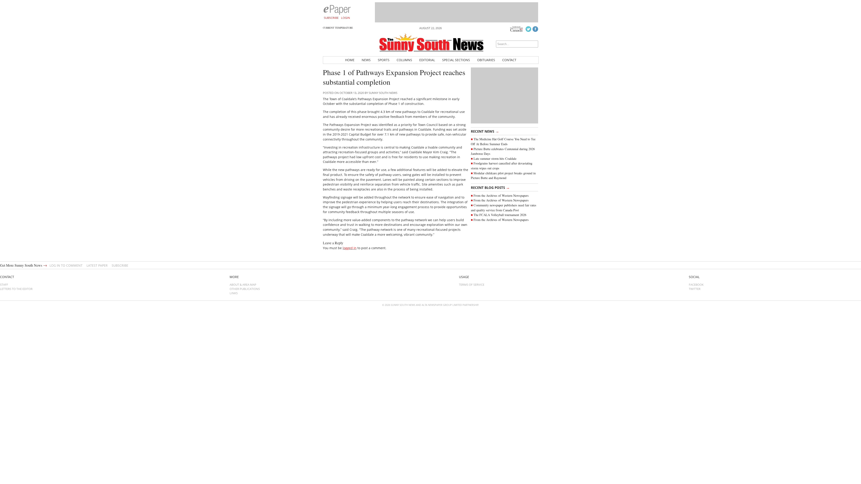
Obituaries (486, 60)
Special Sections (456, 60)
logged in (350, 248)
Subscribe (331, 18)
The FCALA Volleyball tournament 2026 (500, 215)
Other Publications (245, 289)
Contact (509, 60)
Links (234, 293)
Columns (404, 60)
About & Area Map (243, 285)
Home (349, 60)
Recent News (485, 131)
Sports (383, 60)
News (366, 60)
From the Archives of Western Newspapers (501, 195)
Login (345, 18)
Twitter (694, 289)
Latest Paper (97, 265)
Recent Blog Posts (490, 187)
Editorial (427, 60)
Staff (4, 285)
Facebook (696, 285)
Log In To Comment (66, 265)
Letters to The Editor (16, 289)
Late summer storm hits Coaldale (495, 158)
